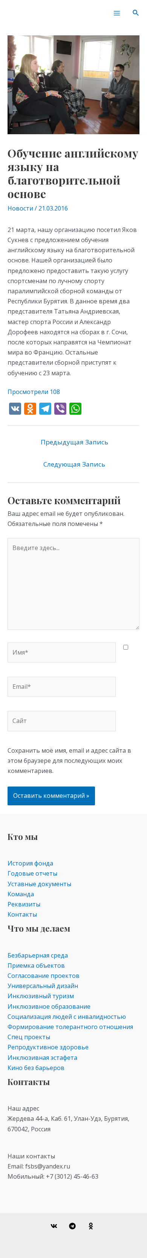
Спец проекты (29, 1037)
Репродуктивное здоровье (48, 1047)
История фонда (30, 863)
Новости (20, 208)
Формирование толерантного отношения (70, 1027)
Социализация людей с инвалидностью (67, 1016)
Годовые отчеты (32, 873)
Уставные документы (39, 884)
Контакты (22, 914)
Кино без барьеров (36, 1068)
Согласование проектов (44, 976)
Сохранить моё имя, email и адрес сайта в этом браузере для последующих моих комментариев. (69, 760)
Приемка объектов (36, 965)
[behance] (92, 1226)
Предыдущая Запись (74, 442)
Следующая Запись (74, 464)
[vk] (55, 1226)
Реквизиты (24, 904)
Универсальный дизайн (43, 986)
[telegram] (74, 1226)
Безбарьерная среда (38, 955)
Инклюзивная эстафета (42, 1057)
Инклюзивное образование (49, 1006)
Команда (21, 894)
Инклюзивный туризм (41, 996)
